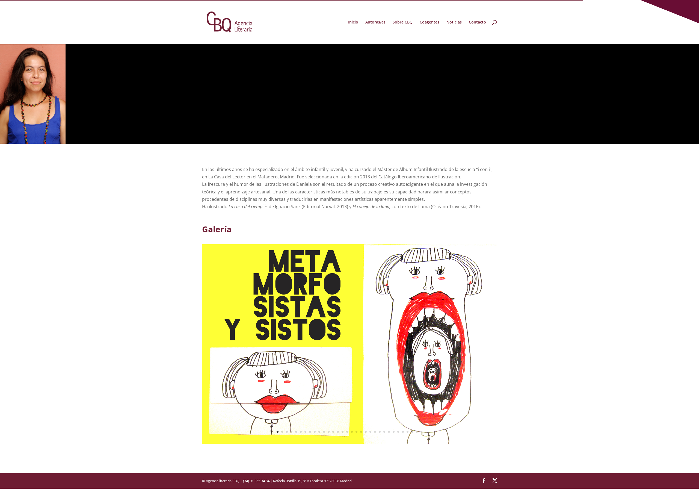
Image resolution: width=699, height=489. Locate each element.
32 (421, 432)
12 (329, 432)
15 (342, 432)
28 (403, 432)
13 (333, 432)
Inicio (353, 22)
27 (398, 432)
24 (384, 432)
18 (356, 432)
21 (370, 432)
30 (412, 432)
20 (366, 432)
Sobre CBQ (403, 22)
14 (338, 432)
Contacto (477, 22)
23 (380, 432)
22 (375, 432)
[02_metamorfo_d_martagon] (349, 442)
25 (389, 432)
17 (352, 432)
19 (361, 432)
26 (394, 432)
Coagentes (429, 22)
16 (347, 432)
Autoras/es (375, 22)
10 (319, 432)
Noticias (454, 22)
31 (417, 432)
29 (407, 432)
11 (324, 432)
